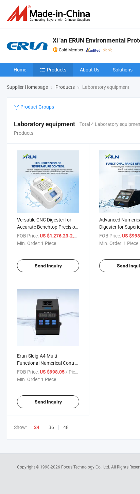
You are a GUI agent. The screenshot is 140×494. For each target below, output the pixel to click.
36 (51, 427)
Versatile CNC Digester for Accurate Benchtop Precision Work (47, 226)
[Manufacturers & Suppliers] (49, 13)
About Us (89, 69)
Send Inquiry (48, 265)
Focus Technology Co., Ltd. (86, 467)
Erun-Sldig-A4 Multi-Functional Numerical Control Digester (47, 362)
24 (36, 427)
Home (20, 69)
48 (66, 427)
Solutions (123, 69)
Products (56, 69)
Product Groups (36, 106)
